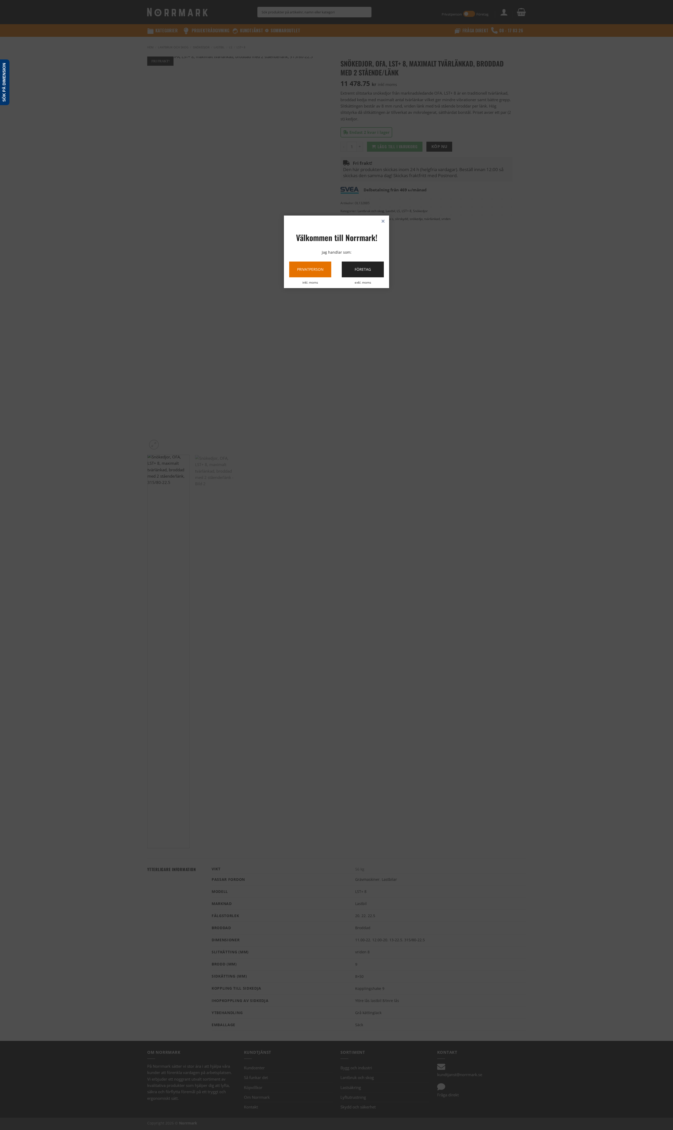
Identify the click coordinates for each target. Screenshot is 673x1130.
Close (383, 222)
